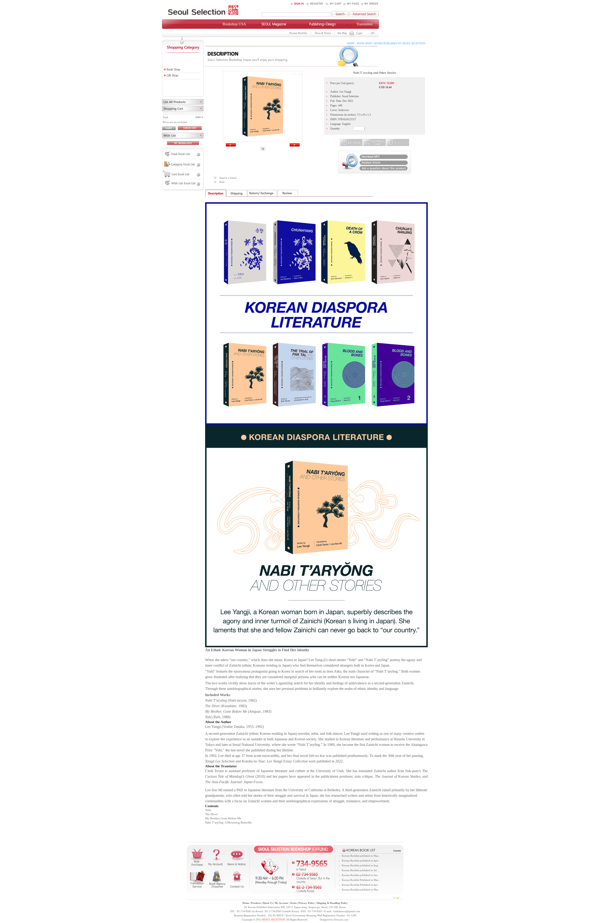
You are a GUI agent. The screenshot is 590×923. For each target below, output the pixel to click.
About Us (268, 903)
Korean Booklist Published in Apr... (360, 885)
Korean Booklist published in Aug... (361, 865)
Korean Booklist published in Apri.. (361, 860)
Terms (293, 903)
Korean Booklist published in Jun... (360, 875)
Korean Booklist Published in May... (361, 880)
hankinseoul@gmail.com (346, 911)
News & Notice (323, 33)
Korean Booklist (298, 33)
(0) (372, 33)
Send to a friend (227, 178)
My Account (281, 903)
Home (245, 903)
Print (221, 182)
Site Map (342, 33)
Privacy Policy (306, 903)
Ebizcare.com (341, 919)
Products (256, 903)
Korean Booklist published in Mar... (361, 889)
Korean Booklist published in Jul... (360, 870)
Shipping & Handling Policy (332, 903)
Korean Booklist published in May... (361, 856)
